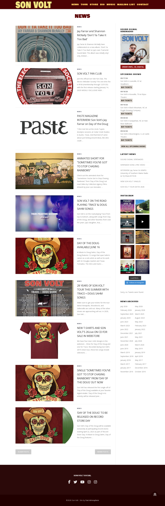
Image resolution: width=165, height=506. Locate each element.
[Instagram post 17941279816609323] (127, 252)
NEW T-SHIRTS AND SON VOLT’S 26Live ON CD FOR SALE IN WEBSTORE (92, 332)
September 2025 (126, 314)
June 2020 (124, 345)
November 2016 (126, 371)
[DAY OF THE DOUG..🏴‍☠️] (127, 222)
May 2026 (139, 306)
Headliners (124, 84)
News (79, 27)
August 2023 (140, 318)
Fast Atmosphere (92, 500)
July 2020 (138, 341)
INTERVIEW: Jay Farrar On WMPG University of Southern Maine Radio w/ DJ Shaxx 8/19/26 (134, 173)
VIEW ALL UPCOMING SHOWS (133, 146)
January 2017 (125, 368)
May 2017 (139, 360)
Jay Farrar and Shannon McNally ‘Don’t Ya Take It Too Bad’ (91, 35)
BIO (102, 4)
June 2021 (124, 337)
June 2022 (124, 329)
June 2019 (124, 348)
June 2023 (124, 322)
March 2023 (125, 325)
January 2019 (140, 352)
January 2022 (140, 329)
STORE (94, 4)
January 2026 (140, 310)
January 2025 (125, 318)
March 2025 (139, 314)
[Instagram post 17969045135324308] (142, 222)
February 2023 (140, 325)
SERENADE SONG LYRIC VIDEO (132, 165)
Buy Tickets (126, 87)
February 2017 (140, 364)
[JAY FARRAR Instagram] (95, 481)
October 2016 (140, 371)
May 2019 (139, 348)
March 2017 (125, 364)
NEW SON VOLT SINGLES (130, 181)
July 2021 (138, 333)
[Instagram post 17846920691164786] (142, 267)
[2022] (142, 237)
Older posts (23, 452)
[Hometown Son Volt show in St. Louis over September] (127, 207)
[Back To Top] (155, 494)
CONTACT (143, 4)
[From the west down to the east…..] (142, 207)
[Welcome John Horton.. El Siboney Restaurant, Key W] (142, 252)
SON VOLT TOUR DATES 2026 (132, 187)
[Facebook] (69, 481)
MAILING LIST (126, 4)
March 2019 (125, 352)
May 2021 (139, 337)
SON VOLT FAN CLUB (89, 73)
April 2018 (139, 356)
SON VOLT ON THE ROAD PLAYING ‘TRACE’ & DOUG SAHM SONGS (92, 204)
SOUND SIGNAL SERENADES (131, 159)
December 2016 (141, 368)
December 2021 (126, 333)
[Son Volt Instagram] (89, 481)
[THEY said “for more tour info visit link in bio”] (127, 237)
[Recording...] (127, 267)
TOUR (84, 4)
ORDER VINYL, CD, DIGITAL (133, 67)
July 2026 (123, 306)
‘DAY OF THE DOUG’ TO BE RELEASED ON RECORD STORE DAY (92, 416)
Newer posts (102, 452)
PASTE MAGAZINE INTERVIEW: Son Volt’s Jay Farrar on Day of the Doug (92, 120)
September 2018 (126, 356)
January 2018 (125, 360)
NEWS (75, 4)
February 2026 (126, 310)
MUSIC (111, 4)
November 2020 (126, 341)
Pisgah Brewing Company (130, 110)
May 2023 (139, 322)
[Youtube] (82, 481)
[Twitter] (75, 481)
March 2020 (139, 345)
